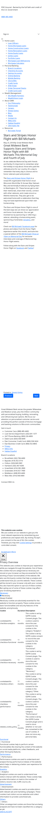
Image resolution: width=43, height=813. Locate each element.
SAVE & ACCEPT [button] (6, 812)
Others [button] (3, 799)
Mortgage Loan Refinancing (19, 61)
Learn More (11, 552)
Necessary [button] (4, 593)
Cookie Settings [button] (26, 543)
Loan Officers (13, 43)
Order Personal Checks (17, 88)
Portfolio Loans (14, 58)
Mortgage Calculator (16, 63)
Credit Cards (13, 83)
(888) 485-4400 (7, 17)
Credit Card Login (15, 91)
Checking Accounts (15, 71)
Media (10, 116)
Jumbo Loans (13, 56)
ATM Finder (12, 86)
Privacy (7, 446)
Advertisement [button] (6, 784)
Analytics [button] (3, 769)
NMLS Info (12, 121)
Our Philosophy (14, 103)
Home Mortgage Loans (17, 46)
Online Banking (14, 76)
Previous (8, 396)
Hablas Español (14, 123)
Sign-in (6, 34)
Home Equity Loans (15, 53)
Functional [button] (4, 739)
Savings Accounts (15, 73)
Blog (9, 113)
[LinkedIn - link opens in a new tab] (25, 17)
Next (36, 396)
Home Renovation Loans (17, 51)
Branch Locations (15, 68)
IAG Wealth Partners (16, 96)
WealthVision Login (15, 98)
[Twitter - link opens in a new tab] (17, 17)
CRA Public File (13, 126)
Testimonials (13, 106)
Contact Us (12, 118)
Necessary (6, 595)
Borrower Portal (14, 131)
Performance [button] (5, 754)
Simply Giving (13, 111)
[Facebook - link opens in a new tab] (33, 17)
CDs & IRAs (12, 81)
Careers (11, 108)
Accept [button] (4, 552)
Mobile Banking (14, 78)
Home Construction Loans (18, 48)
